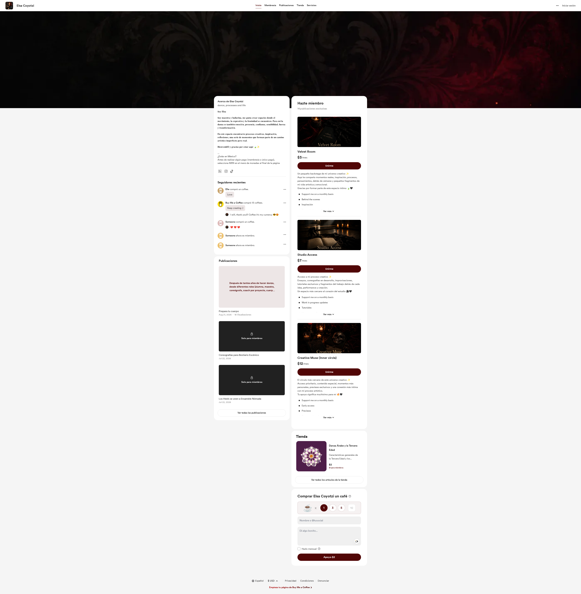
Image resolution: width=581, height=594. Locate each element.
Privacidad (290, 580)
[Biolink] (220, 171)
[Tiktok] (231, 171)
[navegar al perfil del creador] (9, 5)
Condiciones (307, 580)
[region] (329, 262)
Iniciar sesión (569, 5)
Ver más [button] (327, 211)
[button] (258, 5)
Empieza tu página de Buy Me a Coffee (289, 587)
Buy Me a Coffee (234, 202)
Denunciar (323, 580)
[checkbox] (307, 549)
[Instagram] (226, 171)
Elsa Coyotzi (25, 5)
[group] (329, 166)
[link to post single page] (252, 291)
